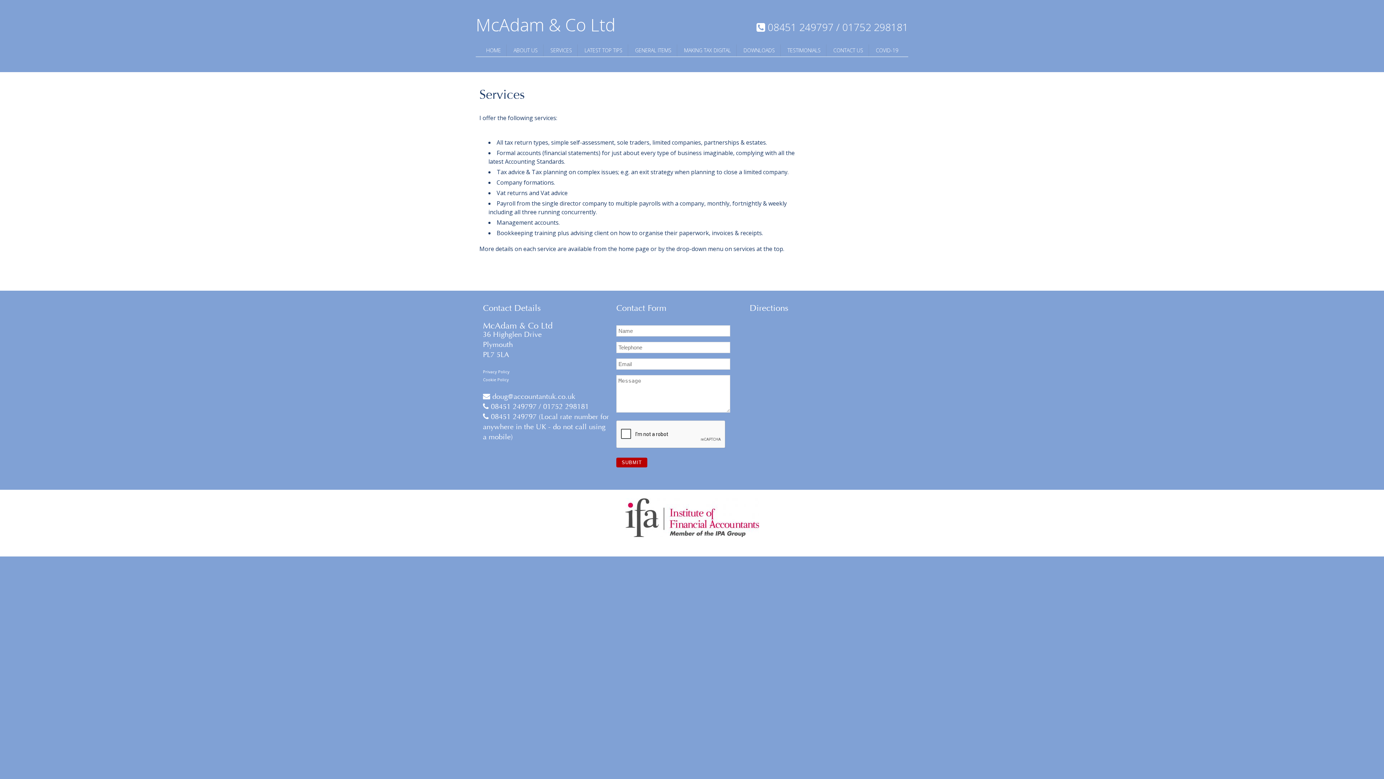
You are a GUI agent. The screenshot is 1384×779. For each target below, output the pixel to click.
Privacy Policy (496, 371)
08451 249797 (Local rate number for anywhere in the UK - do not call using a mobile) (546, 427)
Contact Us (848, 50)
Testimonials (804, 50)
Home (493, 50)
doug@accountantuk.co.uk (532, 396)
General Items (653, 50)
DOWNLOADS (759, 50)
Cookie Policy (496, 379)
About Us (526, 50)
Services (561, 50)
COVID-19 (887, 50)
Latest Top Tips (603, 50)
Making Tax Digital (707, 50)
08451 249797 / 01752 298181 (539, 406)
